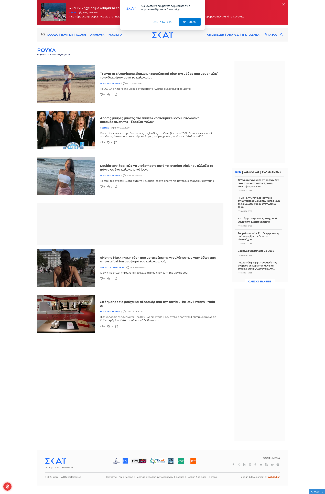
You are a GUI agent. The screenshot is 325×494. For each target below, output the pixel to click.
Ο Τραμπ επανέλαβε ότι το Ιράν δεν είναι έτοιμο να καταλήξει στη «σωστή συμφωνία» (258, 183)
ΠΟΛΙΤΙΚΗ (67, 35)
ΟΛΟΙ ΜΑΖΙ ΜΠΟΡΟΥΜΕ (154, 462)
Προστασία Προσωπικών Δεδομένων (154, 477)
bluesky (261, 464)
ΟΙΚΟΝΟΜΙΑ (97, 35)
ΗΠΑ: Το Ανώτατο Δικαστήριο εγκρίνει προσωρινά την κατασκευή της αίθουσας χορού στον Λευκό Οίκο (259, 202)
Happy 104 (193, 461)
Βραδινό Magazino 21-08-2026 (256, 251)
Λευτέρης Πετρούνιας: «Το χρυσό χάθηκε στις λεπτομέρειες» (257, 220)
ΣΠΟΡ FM (139, 461)
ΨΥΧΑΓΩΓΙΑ (115, 35)
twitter (238, 464)
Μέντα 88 (181, 461)
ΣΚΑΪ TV (116, 461)
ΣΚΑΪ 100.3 (125, 461)
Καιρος (73, 13)
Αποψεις (233, 35)
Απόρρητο (317, 491)
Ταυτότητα (111, 477)
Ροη (238, 172)
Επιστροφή (316, 482)
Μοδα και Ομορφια (110, 83)
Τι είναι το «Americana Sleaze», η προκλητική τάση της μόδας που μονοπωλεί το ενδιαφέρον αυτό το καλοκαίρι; (159, 75)
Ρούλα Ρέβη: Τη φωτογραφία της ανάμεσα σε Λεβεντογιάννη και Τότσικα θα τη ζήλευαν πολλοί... (257, 265)
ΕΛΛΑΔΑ (52, 35)
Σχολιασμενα (271, 172)
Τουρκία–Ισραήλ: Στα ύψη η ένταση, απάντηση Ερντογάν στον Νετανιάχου (258, 236)
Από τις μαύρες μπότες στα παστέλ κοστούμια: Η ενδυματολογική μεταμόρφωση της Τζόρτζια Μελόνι (149, 120)
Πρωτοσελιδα (250, 35)
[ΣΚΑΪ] (162, 35)
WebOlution (274, 477)
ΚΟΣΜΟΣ (81, 35)
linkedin (244, 464)
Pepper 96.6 (171, 461)
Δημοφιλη (251, 172)
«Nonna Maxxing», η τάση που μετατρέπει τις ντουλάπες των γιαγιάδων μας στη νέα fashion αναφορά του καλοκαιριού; (158, 259)
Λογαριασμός (281, 35)
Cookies (180, 477)
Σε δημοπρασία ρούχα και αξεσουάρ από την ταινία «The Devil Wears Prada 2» (157, 303)
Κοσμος (104, 128)
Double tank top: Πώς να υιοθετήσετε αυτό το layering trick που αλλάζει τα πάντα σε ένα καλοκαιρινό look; (156, 167)
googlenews (277, 464)
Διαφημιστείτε (52, 468)
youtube (272, 464)
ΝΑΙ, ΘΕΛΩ (189, 22)
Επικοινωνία (68, 468)
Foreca (213, 477)
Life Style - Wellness (112, 267)
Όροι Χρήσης (126, 477)
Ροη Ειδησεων (215, 35)
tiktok (255, 464)
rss (266, 464)
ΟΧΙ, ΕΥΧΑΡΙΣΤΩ (162, 22)
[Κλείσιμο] (283, 4)
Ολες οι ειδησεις (259, 281)
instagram (249, 464)
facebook (233, 464)
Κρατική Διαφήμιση (197, 477)
